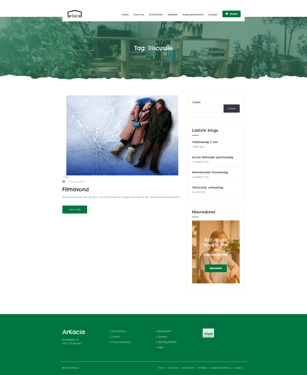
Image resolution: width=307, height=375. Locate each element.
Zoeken (196, 102)
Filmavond (75, 189)
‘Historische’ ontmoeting (207, 187)
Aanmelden (216, 268)
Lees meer (75, 209)
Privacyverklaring (120, 342)
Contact (213, 14)
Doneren (162, 336)
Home (125, 14)
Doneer (233, 13)
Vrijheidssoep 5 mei (205, 142)
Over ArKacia (118, 331)
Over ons (139, 14)
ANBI (161, 347)
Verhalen (173, 14)
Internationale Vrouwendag (210, 172)
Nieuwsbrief (164, 331)
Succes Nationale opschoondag (212, 157)
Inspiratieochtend (193, 14)
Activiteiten (156, 14)
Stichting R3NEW (167, 342)
